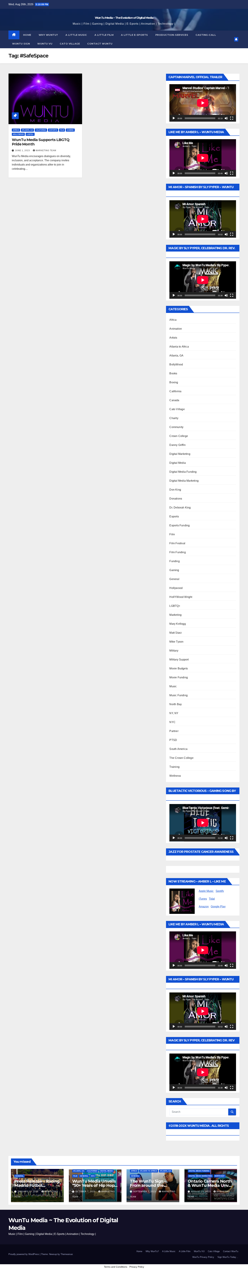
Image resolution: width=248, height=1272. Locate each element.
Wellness (175, 775)
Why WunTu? (48, 34)
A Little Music (76, 34)
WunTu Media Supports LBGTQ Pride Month (40, 141)
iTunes (203, 898)
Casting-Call (206, 34)
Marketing (175, 614)
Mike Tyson (176, 641)
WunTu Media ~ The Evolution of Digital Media (124, 17)
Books (173, 373)
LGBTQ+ (30, 134)
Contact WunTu (230, 1251)
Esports (53, 130)
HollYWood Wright (180, 597)
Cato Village (70, 43)
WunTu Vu (44, 43)
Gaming (70, 130)
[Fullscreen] (231, 118)
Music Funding (178, 695)
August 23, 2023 (201, 1191)
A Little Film (104, 34)
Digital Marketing (179, 453)
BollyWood (176, 364)
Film (62, 130)
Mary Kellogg (177, 623)
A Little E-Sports (134, 34)
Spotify (220, 891)
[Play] (173, 118)
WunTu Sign (21, 43)
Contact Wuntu (100, 43)
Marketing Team (46, 150)
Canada (174, 400)
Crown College (178, 436)
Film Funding (177, 552)
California (41, 130)
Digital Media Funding (183, 471)
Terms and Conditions (115, 1266)
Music (173, 686)
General (174, 579)
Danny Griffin (177, 445)
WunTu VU (199, 1251)
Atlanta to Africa (179, 346)
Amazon (204, 906)
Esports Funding (179, 525)
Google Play (218, 906)
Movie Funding (178, 677)
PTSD (173, 740)
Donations (175, 498)
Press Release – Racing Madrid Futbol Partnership (37, 1185)
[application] (202, 103)
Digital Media (177, 462)
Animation (175, 328)
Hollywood (18, 134)
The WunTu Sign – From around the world (148, 1185)
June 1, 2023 (23, 150)
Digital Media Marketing (184, 480)
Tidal (212, 898)
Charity (173, 418)
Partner (173, 731)
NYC (172, 722)
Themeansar (67, 1254)
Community (176, 427)
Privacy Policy (136, 1266)
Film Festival (177, 543)
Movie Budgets (178, 668)
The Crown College (181, 757)
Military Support (179, 659)
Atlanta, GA (27, 130)
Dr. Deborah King (180, 507)
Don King (175, 489)
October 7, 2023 (85, 1191)
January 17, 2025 (28, 1191)
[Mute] (226, 118)
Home (27, 34)
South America (178, 749)
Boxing (173, 382)
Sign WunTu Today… (227, 1257)
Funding (174, 561)
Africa (16, 130)
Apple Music (206, 891)
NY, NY (173, 713)
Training (174, 766)
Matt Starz (175, 632)
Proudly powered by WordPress (24, 1254)
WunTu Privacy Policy (203, 1257)
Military (173, 650)
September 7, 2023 (145, 1191)
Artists (173, 337)
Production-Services (171, 34)
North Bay (175, 704)
